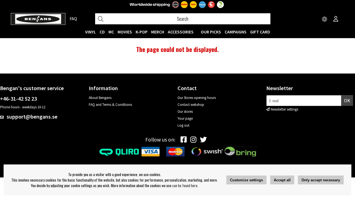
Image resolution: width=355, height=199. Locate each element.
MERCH (157, 32)
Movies (125, 32)
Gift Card (260, 32)
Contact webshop (191, 104)
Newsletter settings (284, 109)
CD (102, 32)
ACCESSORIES (181, 32)
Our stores (185, 111)
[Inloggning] (335, 19)
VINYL (90, 32)
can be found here (184, 185)
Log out (183, 125)
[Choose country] (325, 19)
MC (111, 32)
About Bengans (100, 97)
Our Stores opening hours (197, 97)
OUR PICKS (211, 32)
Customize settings (246, 180)
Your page (185, 118)
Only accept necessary (320, 180)
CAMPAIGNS (236, 32)
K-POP (142, 32)
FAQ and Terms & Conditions (110, 104)
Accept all (282, 180)
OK (347, 100)
